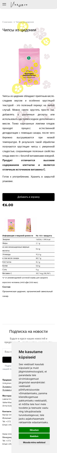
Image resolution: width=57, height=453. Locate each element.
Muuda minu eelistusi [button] (34, 442)
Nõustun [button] (34, 430)
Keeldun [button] (34, 436)
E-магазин (7, 22)
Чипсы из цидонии (25, 22)
